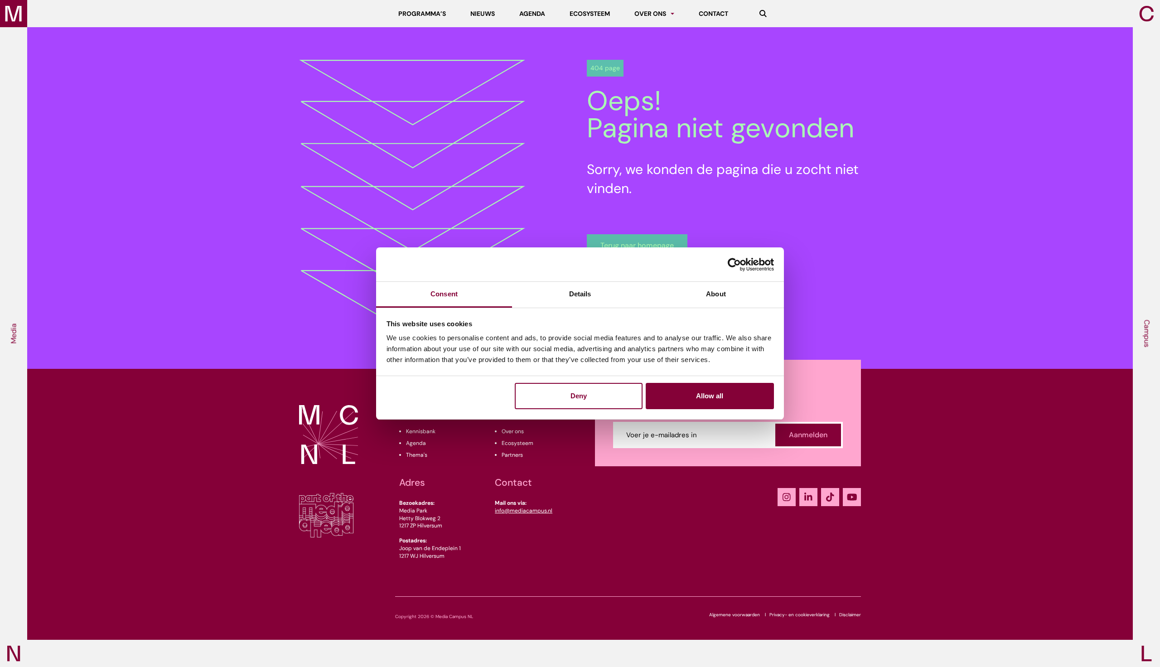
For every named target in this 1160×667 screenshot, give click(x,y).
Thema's (416, 455)
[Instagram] (787, 497)
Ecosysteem (517, 443)
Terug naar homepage (637, 245)
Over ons (513, 431)
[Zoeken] (763, 13)
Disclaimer (850, 615)
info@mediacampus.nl (523, 510)
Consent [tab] (444, 294)
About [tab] (716, 294)
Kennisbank (420, 431)
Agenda (416, 443)
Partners (512, 455)
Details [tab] (580, 294)
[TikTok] (830, 497)
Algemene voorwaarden (734, 615)
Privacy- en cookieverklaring (799, 615)
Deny (578, 396)
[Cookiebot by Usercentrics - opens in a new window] (734, 264)
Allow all (709, 396)
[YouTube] (852, 497)
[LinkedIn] (808, 497)
